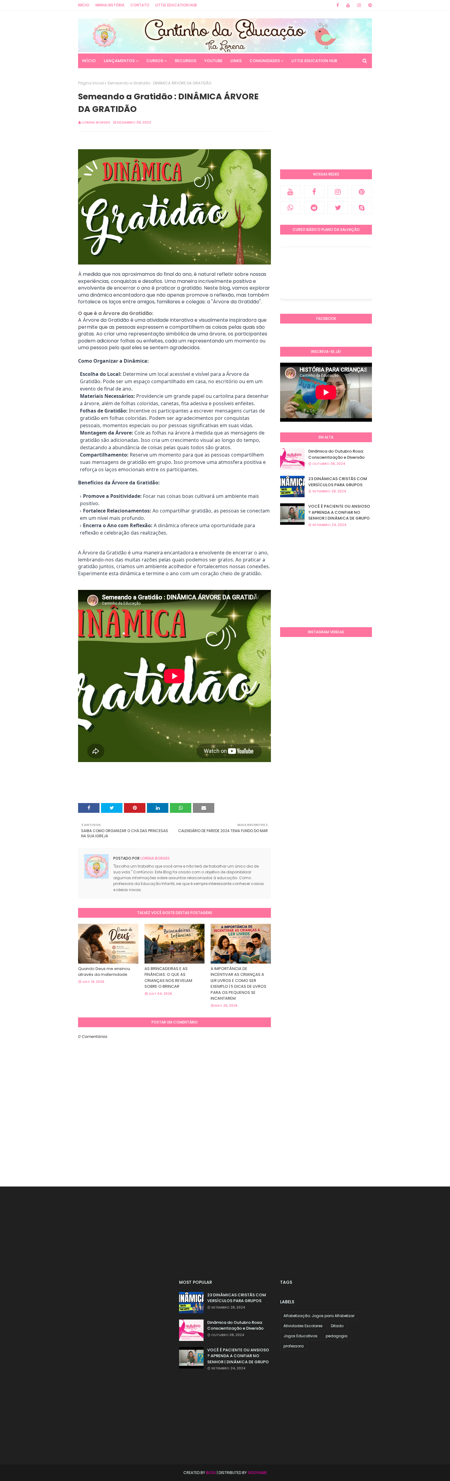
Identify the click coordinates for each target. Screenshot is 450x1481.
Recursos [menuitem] (185, 61)
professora (293, 1346)
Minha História (110, 5)
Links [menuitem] (236, 61)
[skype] (361, 207)
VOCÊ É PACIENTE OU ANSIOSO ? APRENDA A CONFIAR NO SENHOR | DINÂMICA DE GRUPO (339, 512)
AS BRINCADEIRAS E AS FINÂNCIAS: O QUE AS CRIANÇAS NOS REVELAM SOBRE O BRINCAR (168, 978)
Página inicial (91, 83)
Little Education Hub (176, 5)
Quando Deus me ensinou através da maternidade (104, 972)
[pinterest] (369, 5)
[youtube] (348, 5)
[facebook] (337, 5)
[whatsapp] (290, 207)
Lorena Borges (96, 122)
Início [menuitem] (89, 61)
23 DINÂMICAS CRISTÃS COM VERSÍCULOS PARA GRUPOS (337, 482)
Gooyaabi (257, 1472)
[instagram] (359, 5)
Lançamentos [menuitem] (119, 61)
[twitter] (338, 207)
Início (83, 5)
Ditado (337, 1325)
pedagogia (336, 1335)
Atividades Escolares (303, 1325)
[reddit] (314, 207)
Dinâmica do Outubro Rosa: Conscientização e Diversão (336, 454)
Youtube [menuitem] (213, 61)
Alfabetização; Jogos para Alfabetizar (318, 1315)
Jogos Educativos (300, 1335)
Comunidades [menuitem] (264, 61)
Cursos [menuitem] (154, 61)
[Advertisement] (326, 118)
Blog (211, 1472)
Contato (139, 5)
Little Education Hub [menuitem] (314, 61)
